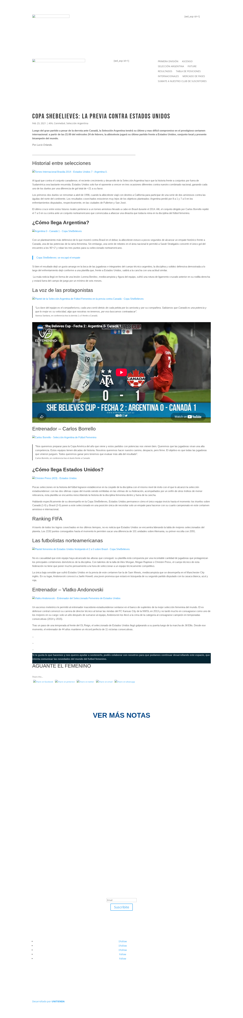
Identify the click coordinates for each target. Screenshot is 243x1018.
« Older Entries (32, 834)
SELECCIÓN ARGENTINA (171, 66)
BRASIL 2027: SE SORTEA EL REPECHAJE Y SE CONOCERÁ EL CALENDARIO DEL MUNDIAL (99, 740)
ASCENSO (187, 61)
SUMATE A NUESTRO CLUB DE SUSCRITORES (182, 81)
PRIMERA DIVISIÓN (168, 61)
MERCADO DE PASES (193, 76)
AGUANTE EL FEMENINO (61, 666)
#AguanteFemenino (98, 45)
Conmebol (59, 123)
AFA (51, 123)
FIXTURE (89, 32)
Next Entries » (211, 834)
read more (36, 748)
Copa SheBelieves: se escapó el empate (58, 257)
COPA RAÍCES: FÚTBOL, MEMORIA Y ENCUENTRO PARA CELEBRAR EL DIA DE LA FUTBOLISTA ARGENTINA (111, 775)
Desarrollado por (48, 1001)
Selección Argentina (77, 123)
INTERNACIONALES (168, 76)
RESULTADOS (165, 71)
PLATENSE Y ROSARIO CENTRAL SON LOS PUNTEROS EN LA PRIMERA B (84, 810)
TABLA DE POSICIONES (100, 18)
